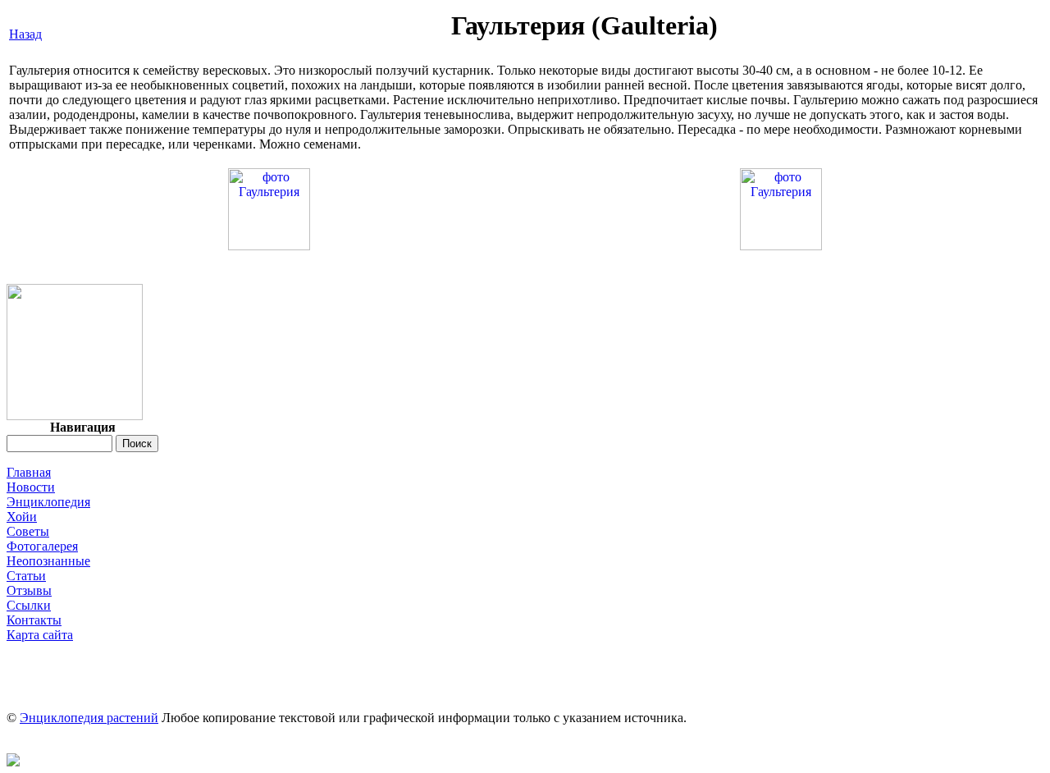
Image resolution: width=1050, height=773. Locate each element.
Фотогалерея (42, 546)
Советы (28, 531)
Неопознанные (48, 561)
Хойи (22, 517)
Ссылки (29, 605)
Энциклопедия (48, 502)
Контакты (34, 620)
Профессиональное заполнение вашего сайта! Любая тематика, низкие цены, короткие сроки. (525, 649)
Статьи (26, 576)
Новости (31, 487)
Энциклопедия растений (89, 718)
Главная (29, 472)
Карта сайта (40, 635)
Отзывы (29, 590)
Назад (25, 34)
